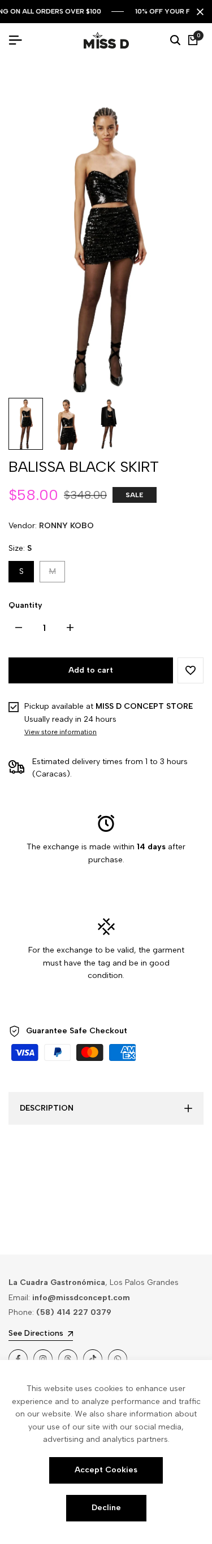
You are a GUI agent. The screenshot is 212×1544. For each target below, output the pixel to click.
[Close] (198, 11)
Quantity (25, 605)
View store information (60, 732)
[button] (191, 670)
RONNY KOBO (66, 525)
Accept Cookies (106, 1470)
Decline (106, 1507)
